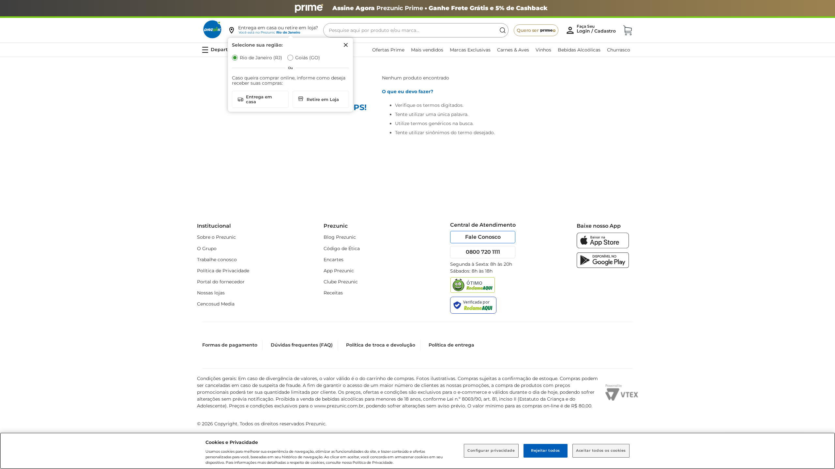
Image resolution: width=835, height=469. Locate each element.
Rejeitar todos (545, 450)
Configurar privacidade (491, 450)
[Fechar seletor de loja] (346, 45)
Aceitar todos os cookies (601, 450)
